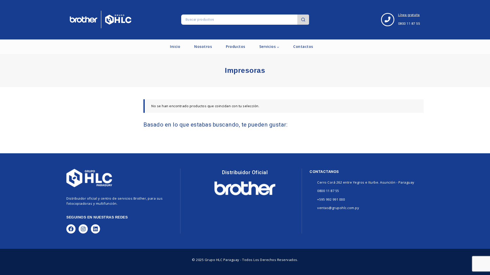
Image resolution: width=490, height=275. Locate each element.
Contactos (303, 46)
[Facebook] (71, 228)
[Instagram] (83, 228)
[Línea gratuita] (387, 19)
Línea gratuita (409, 15)
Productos (235, 46)
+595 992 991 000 (331, 199)
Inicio (175, 46)
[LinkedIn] (95, 228)
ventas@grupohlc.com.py (338, 207)
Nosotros (203, 46)
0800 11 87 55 (328, 190)
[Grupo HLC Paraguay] (100, 19)
